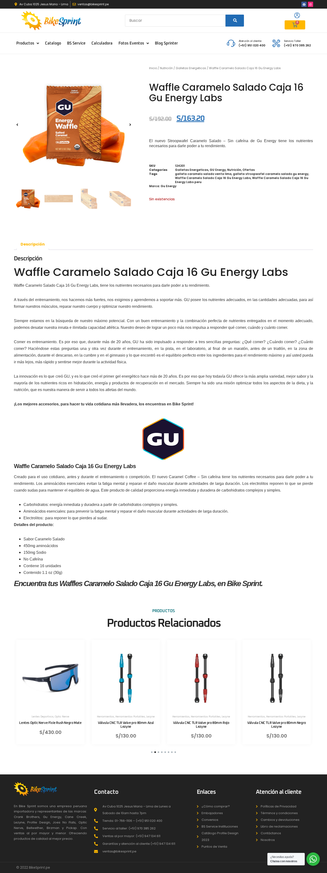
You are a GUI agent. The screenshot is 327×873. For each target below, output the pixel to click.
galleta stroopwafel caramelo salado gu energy (270, 174)
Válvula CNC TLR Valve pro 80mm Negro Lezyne (276, 725)
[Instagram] (310, 4)
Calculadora (102, 43)
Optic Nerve (62, 717)
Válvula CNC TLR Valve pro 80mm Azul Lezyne (126, 725)
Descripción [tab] (33, 244)
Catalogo (53, 43)
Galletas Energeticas (191, 68)
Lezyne (150, 717)
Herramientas (105, 717)
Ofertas (248, 170)
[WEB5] (74, 125)
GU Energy (218, 170)
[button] (17, 125)
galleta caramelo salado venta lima (203, 174)
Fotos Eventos (131, 43)
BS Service (76, 43)
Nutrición (166, 68)
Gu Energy (168, 186)
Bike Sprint (182, 404)
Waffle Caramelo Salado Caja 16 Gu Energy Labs (213, 178)
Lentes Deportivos (43, 717)
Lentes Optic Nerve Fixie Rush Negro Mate (50, 723)
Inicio (153, 68)
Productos (25, 43)
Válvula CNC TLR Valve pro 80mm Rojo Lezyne (201, 725)
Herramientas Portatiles (130, 717)
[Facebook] (304, 4)
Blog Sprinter (166, 43)
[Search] (235, 21)
